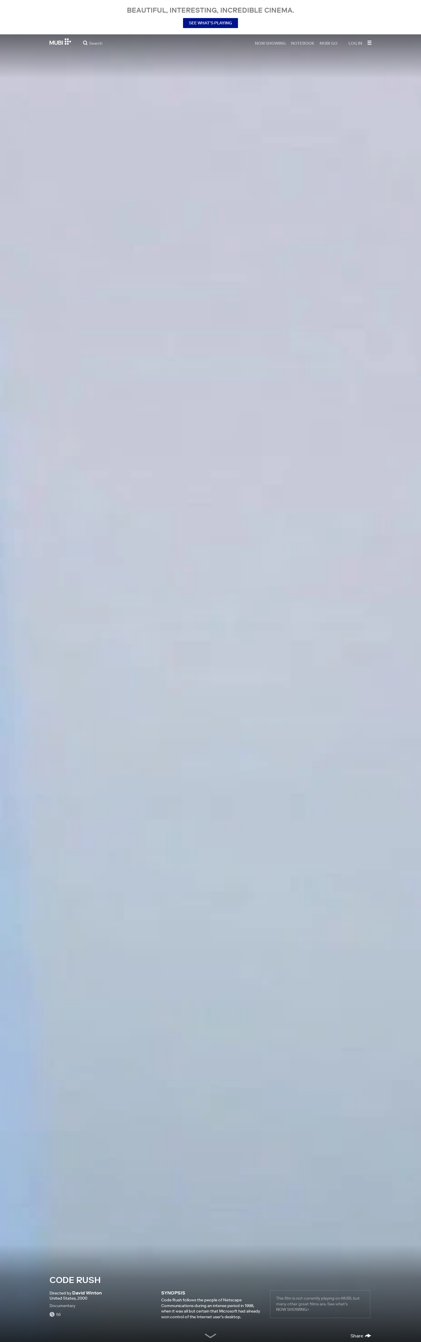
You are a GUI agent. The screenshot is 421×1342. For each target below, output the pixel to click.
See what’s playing (210, 22)
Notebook (302, 43)
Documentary (62, 1305)
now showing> (292, 1309)
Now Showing (270, 43)
